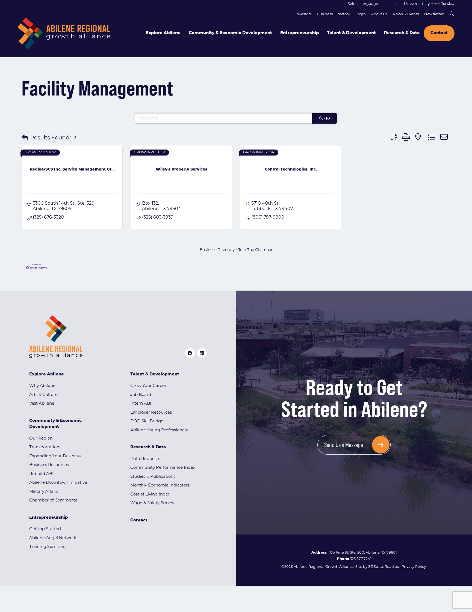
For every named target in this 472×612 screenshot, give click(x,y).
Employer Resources (151, 413)
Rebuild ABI (41, 474)
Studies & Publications (152, 477)
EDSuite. (376, 567)
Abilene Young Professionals (159, 430)
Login (360, 14)
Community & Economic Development (230, 33)
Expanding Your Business (55, 456)
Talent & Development (351, 33)
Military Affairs (43, 492)
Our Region (41, 439)
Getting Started (45, 529)
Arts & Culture (43, 395)
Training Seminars (47, 547)
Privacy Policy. (414, 567)
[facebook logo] (190, 353)
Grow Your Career (148, 386)
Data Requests (145, 459)
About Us (379, 14)
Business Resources (49, 465)
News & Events (406, 14)
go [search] (327, 118)
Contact (439, 33)
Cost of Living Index (150, 494)
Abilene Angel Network (52, 538)
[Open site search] (452, 13)
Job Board (140, 395)
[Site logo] (63, 33)
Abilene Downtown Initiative (58, 483)
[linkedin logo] (202, 353)
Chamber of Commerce (53, 500)
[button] (25, 138)
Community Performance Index (162, 468)
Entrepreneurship (299, 33)
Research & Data (402, 33)
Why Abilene (42, 386)
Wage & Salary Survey (152, 503)
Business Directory (333, 14)
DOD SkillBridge (146, 421)
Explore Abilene (163, 33)
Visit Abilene (41, 404)
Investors (303, 14)
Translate (448, 3)
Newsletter (434, 14)
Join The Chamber (255, 250)
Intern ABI (140, 404)
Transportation (44, 447)
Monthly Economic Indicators (160, 485)
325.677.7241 (360, 559)
